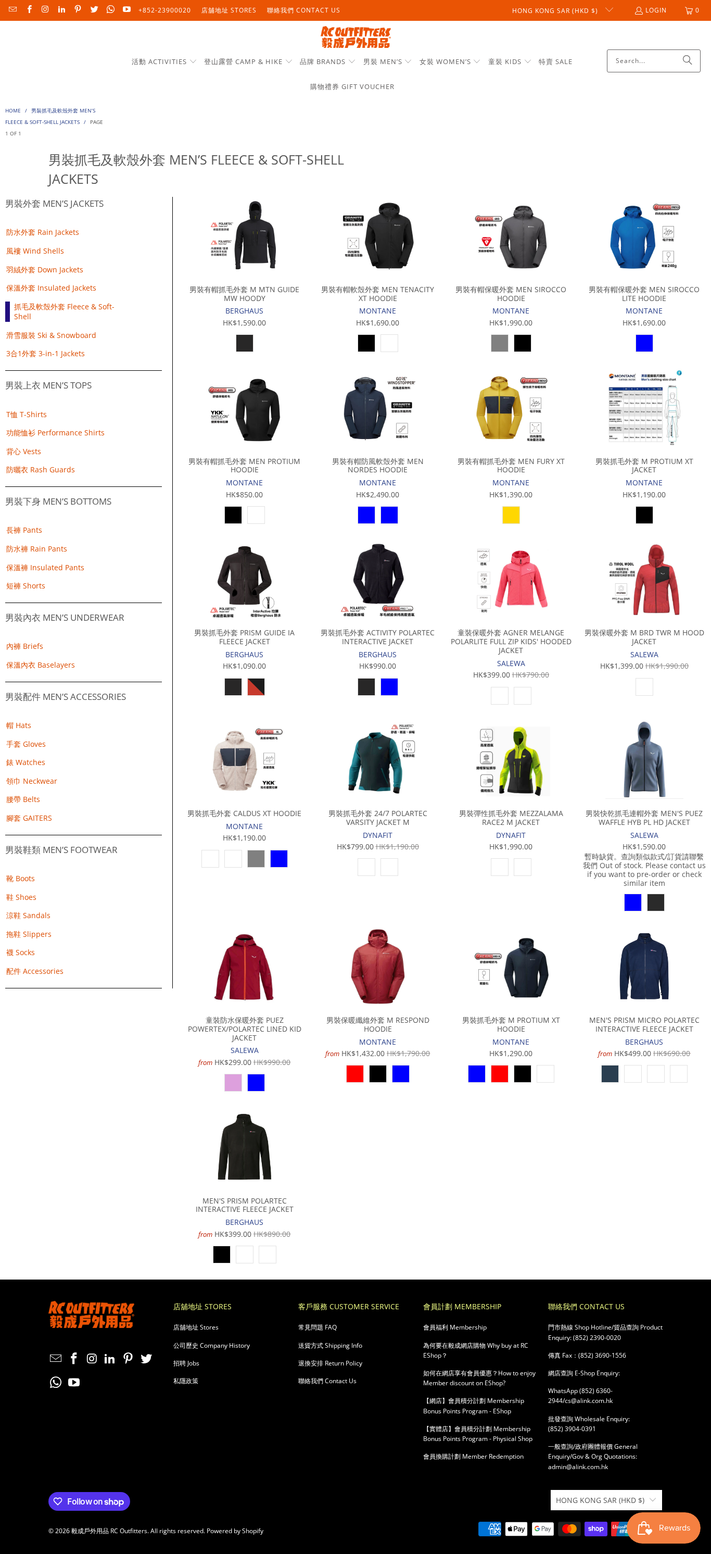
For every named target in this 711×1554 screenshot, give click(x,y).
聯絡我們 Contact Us (303, 10)
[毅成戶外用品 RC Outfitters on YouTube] (126, 10)
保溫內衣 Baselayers (40, 665)
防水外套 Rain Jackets (42, 232)
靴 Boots (20, 878)
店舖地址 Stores (229, 10)
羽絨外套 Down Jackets (44, 269)
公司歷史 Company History (211, 1345)
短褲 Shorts (25, 586)
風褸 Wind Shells (35, 251)
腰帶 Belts (23, 799)
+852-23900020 (164, 10)
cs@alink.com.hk (589, 1400)
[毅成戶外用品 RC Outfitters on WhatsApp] (110, 10)
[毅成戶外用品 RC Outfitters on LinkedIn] (61, 10)
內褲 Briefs (24, 646)
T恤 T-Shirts (26, 414)
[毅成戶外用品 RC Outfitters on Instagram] (45, 10)
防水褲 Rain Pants (36, 549)
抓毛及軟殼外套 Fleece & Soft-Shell (64, 312)
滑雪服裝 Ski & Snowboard (51, 335)
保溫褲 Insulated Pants (45, 567)
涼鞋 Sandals (28, 915)
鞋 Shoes (21, 897)
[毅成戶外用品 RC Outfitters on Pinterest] (77, 10)
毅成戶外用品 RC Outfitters (109, 1530)
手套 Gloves (26, 744)
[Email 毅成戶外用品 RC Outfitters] (12, 10)
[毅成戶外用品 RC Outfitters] (356, 37)
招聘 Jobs (186, 1363)
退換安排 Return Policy (330, 1363)
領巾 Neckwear (31, 781)
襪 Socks (20, 952)
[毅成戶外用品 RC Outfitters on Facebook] (28, 10)
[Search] (688, 60)
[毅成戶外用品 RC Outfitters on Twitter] (93, 10)
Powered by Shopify (235, 1530)
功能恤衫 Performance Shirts (55, 432)
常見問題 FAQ (317, 1327)
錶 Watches (25, 762)
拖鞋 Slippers (29, 934)
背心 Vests (23, 451)
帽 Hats (18, 725)
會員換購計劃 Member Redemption (473, 1456)
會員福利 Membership (455, 1327)
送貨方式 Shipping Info (330, 1345)
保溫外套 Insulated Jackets (51, 288)
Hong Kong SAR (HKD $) (556, 10)
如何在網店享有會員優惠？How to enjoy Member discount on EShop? (479, 1378)
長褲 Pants (24, 530)
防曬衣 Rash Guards (40, 469)
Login (656, 10)
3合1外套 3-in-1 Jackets (45, 353)
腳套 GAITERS (29, 818)
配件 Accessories (35, 971)
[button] (164, 61)
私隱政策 (185, 1380)
